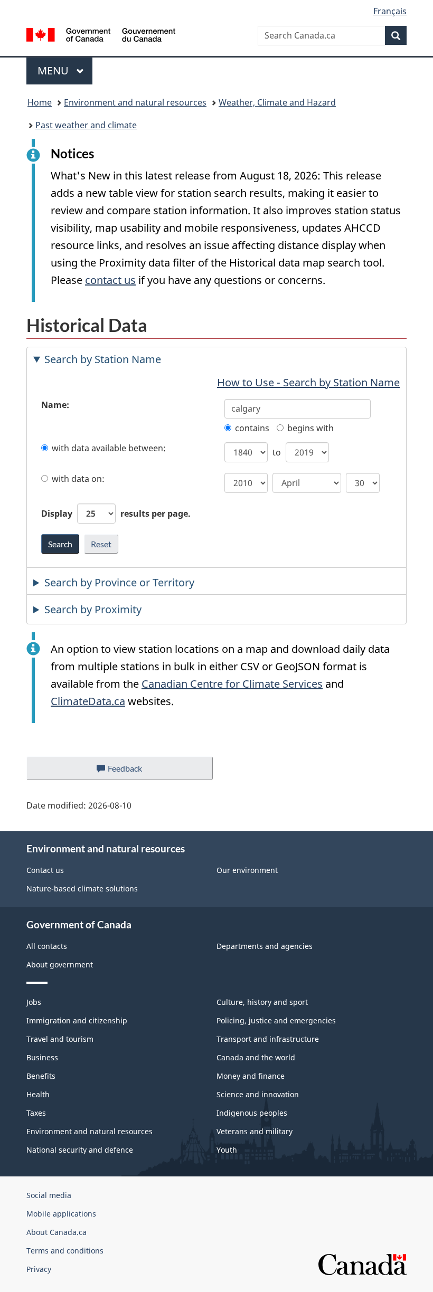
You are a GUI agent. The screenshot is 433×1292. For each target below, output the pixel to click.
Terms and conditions (64, 1251)
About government (59, 965)
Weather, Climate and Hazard (277, 102)
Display (116, 513)
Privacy (38, 1269)
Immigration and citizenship (76, 1020)
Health (38, 1094)
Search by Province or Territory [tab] (119, 582)
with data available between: (109, 448)
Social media (48, 1195)
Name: (55, 405)
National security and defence (79, 1150)
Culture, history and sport (262, 1002)
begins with (310, 428)
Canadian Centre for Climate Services (232, 684)
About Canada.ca (56, 1232)
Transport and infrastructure (267, 1039)
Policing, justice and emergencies (276, 1020)
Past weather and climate (86, 125)
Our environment (247, 870)
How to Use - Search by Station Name (308, 382)
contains (252, 428)
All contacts (46, 946)
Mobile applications (61, 1214)
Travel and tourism (59, 1039)
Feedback (136, 771)
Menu (54, 70)
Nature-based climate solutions (82, 889)
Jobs (33, 1002)
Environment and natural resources (135, 102)
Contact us (45, 870)
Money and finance (250, 1076)
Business (42, 1057)
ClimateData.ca (88, 701)
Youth (226, 1150)
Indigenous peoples (251, 1113)
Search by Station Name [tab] (102, 359)
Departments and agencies (264, 946)
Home (39, 102)
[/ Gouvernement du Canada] (101, 34)
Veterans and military (254, 1131)
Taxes (36, 1113)
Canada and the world (255, 1057)
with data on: (78, 478)
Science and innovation (257, 1094)
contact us (110, 280)
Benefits (40, 1076)
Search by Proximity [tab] (93, 609)
